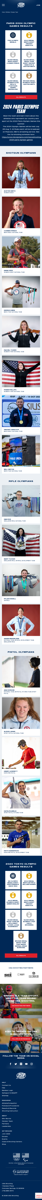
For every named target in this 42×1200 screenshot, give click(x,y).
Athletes (8, 12)
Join (38, 5)
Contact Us (6, 1085)
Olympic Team (7, 1121)
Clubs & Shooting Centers (12, 1141)
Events (4, 1139)
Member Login (7, 1090)
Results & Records (9, 1108)
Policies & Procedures (10, 1106)
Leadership (6, 1126)
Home (3, 12)
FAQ (3, 1088)
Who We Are (6, 1118)
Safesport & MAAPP (9, 1093)
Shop (4, 1144)
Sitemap (5, 1095)
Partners (5, 1123)
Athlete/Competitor (9, 1103)
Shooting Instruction (10, 1111)
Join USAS (6, 1134)
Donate (5, 1136)
